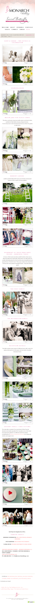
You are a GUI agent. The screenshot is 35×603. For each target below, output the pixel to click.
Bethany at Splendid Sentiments (17, 434)
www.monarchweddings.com (9, 554)
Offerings (20, 27)
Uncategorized (23, 578)
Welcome (5, 27)
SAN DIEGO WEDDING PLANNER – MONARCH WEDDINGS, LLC (17, 549)
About (12, 27)
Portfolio (29, 27)
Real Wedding (18, 576)
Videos (7, 29)
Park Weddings (11, 576)
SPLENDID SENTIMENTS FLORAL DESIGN (21, 544)
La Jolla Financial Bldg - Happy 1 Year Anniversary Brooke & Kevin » (15, 589)
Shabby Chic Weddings (12, 578)
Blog (28, 29)
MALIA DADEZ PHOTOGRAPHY (22, 541)
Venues (22, 29)
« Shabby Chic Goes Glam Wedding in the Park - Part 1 (12, 587)
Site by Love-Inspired (17, 599)
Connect (14, 29)
